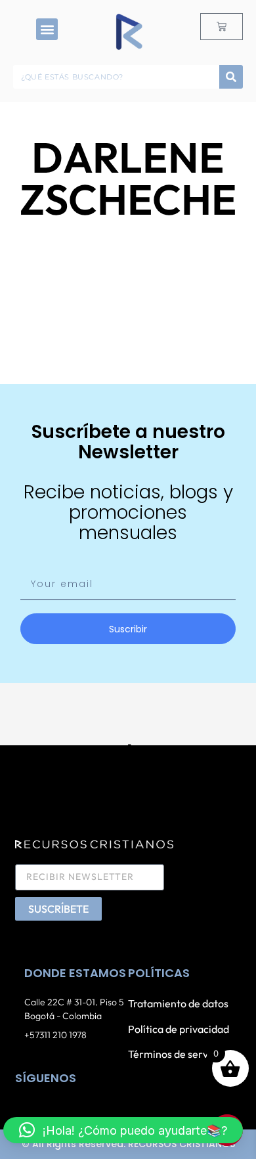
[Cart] (221, 26)
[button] (47, 29)
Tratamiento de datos (178, 1003)
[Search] (231, 77)
